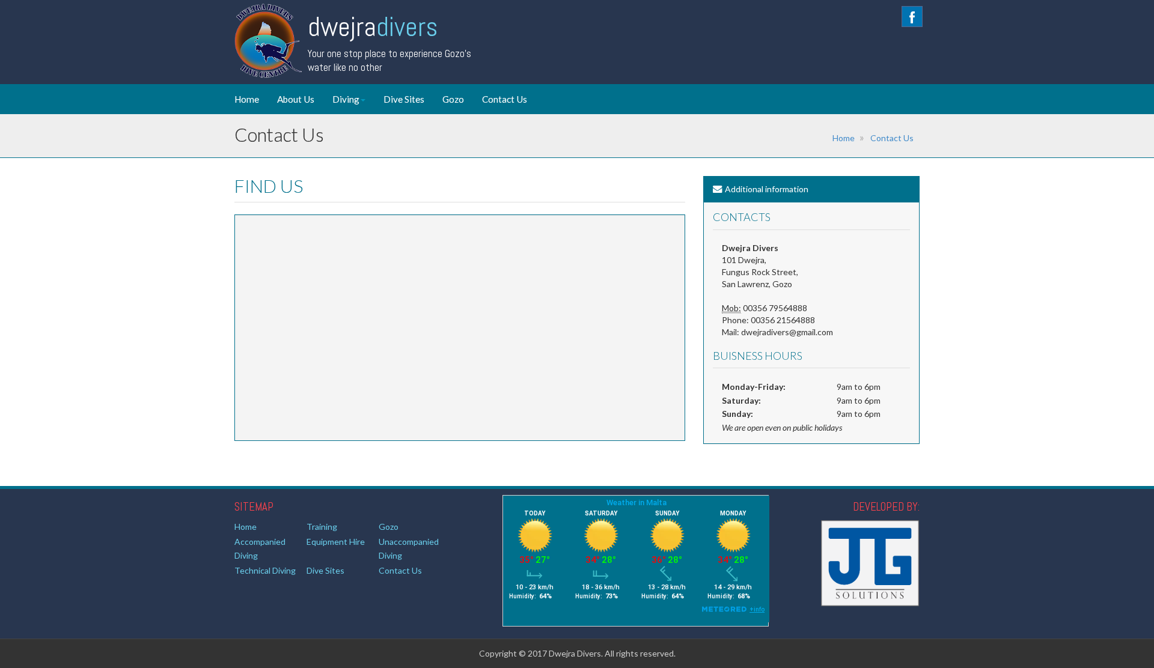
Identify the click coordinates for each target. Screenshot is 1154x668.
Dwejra (373, 27)
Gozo (453, 99)
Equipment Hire (336, 541)
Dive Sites (403, 99)
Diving (345, 99)
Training (322, 526)
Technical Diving (265, 570)
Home (246, 99)
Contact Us (504, 99)
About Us (295, 99)
